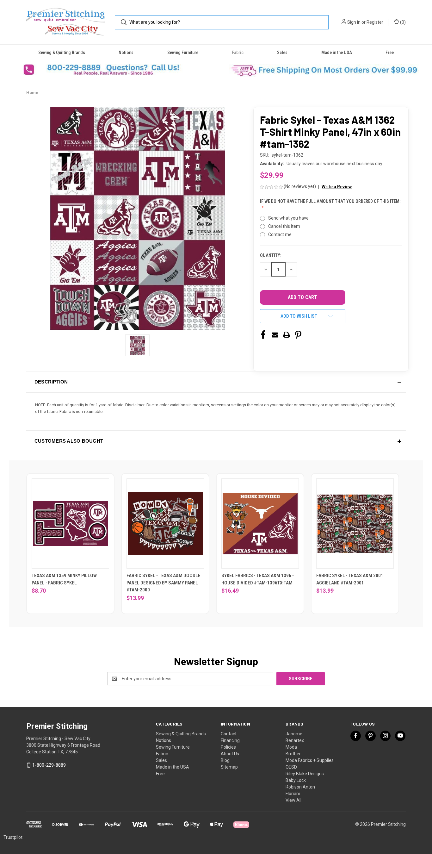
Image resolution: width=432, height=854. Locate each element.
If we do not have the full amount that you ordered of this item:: (330, 201)
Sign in (354, 22)
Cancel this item (284, 226)
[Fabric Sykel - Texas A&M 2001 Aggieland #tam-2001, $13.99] (355, 523)
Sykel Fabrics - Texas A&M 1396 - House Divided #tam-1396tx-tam (257, 579)
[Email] (275, 334)
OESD (291, 767)
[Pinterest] (298, 334)
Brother (293, 753)
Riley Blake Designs (305, 773)
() (402, 22)
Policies (228, 747)
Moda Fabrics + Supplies (310, 760)
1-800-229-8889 (49, 765)
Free (390, 52)
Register (375, 22)
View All (293, 800)
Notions (126, 52)
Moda (291, 747)
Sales (282, 52)
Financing (230, 740)
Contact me (280, 234)
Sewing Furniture (182, 52)
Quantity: (270, 255)
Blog (225, 760)
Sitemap (229, 767)
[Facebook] (263, 334)
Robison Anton (300, 786)
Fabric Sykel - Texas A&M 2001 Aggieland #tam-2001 (349, 579)
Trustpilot (12, 837)
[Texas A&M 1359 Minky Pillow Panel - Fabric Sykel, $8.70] (70, 523)
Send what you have (288, 218)
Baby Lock (296, 780)
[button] (108, 69)
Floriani (293, 793)
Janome (294, 733)
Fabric (238, 52)
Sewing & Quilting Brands (61, 52)
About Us (230, 753)
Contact (229, 733)
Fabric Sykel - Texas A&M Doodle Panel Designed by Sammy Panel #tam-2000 (164, 583)
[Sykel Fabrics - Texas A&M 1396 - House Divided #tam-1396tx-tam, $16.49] (260, 523)
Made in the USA (336, 52)
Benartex (295, 740)
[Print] (286, 334)
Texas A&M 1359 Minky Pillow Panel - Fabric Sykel (64, 579)
